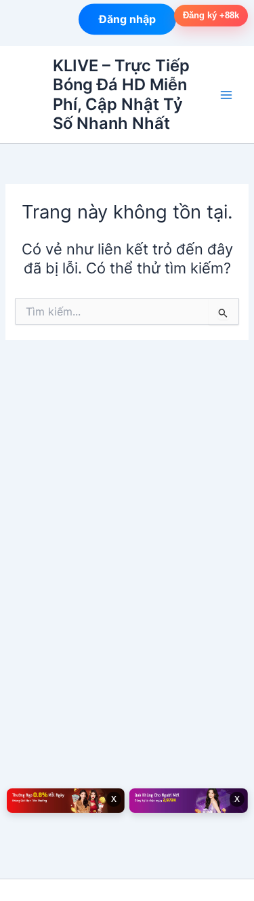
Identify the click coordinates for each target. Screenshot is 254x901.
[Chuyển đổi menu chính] (226, 95)
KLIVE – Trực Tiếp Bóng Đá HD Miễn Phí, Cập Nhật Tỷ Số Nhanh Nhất (121, 94)
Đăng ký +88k (211, 15)
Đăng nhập (127, 19)
